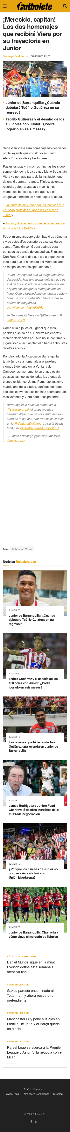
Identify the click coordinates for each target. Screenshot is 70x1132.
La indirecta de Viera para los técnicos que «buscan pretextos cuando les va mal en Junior (33, 210)
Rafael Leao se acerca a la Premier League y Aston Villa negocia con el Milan (34, 1052)
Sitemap (58, 1094)
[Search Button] (65, 6)
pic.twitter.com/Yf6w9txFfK (25, 307)
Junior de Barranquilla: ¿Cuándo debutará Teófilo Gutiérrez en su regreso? (33, 107)
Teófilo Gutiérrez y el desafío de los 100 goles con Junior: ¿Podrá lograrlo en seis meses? (35, 124)
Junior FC (14, 610)
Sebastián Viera (22, 549)
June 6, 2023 (16, 320)
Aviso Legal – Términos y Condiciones (27, 1094)
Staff (26, 1089)
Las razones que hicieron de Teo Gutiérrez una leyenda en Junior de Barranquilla (33, 746)
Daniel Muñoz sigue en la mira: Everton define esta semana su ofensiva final (31, 966)
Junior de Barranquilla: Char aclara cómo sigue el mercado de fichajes (33, 934)
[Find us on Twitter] (36, 1122)
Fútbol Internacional (22, 956)
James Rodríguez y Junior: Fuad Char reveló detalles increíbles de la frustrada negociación (34, 809)
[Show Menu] (5, 6)
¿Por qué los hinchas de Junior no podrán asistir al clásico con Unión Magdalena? (33, 873)
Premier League (18, 984)
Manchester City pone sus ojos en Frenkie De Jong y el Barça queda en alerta (33, 1023)
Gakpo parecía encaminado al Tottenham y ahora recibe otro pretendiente (30, 995)
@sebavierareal (18, 409)
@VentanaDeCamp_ (28, 423)
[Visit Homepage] (34, 6)
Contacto (38, 1089)
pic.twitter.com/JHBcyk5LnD (39, 428)
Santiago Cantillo (13, 56)
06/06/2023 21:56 (40, 56)
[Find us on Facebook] (31, 1122)
